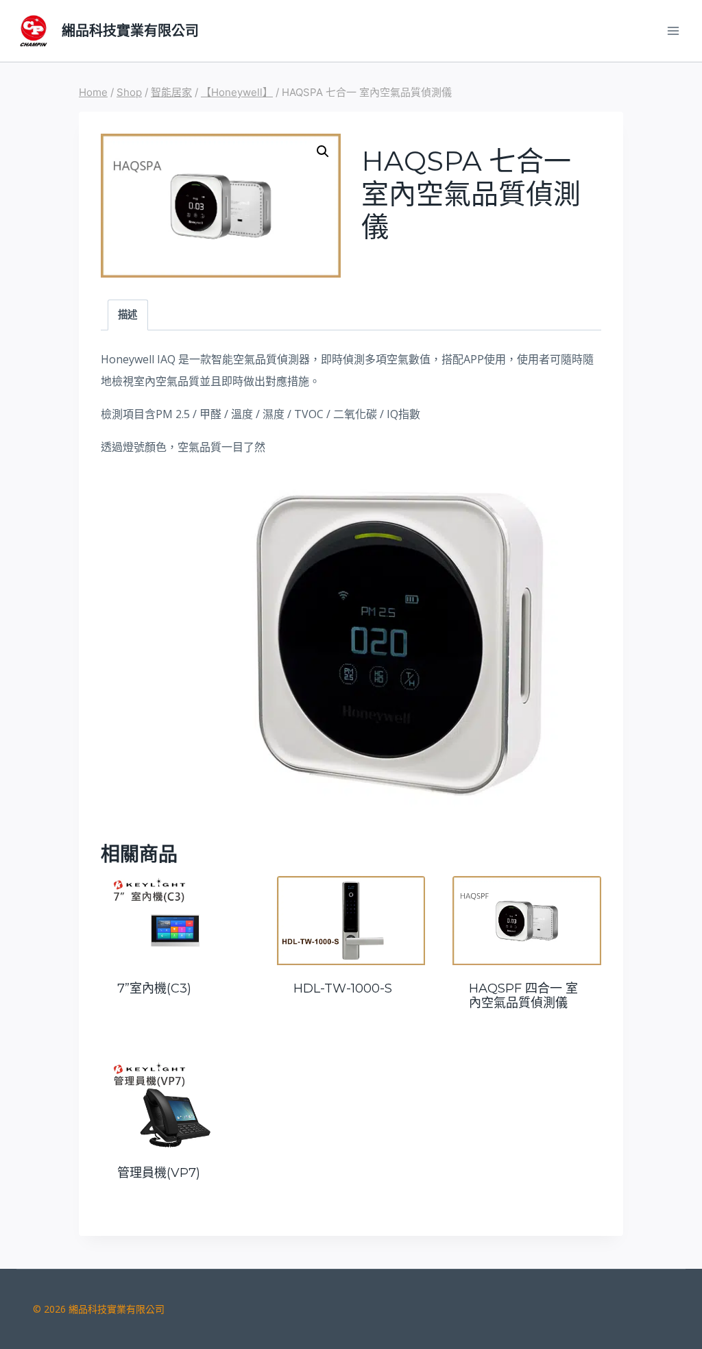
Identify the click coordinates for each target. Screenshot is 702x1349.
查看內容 (174, 1025)
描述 (127, 314)
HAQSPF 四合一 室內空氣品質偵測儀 (523, 996)
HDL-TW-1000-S (342, 988)
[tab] (128, 315)
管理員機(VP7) (158, 1172)
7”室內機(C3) (154, 988)
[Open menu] (673, 30)
